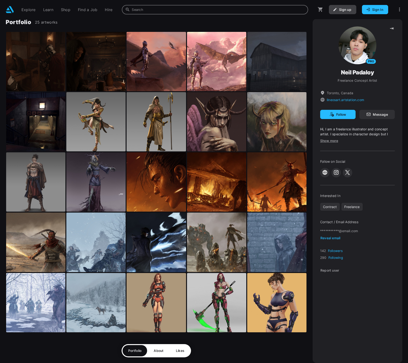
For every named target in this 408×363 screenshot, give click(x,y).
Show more (329, 141)
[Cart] (320, 9)
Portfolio (135, 351)
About (158, 351)
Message (380, 114)
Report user (329, 270)
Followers (335, 251)
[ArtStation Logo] (10, 9)
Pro (371, 61)
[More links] (399, 9)
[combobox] (215, 9)
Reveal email (330, 238)
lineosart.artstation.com (345, 100)
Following (335, 258)
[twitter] (347, 172)
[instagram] (336, 172)
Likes (180, 351)
